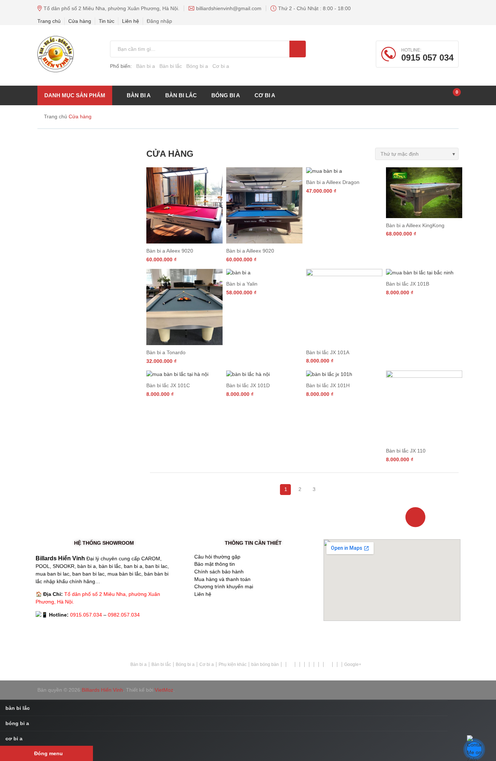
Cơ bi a (220, 66)
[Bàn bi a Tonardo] (184, 307)
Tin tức (106, 21)
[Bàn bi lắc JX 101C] (184, 374)
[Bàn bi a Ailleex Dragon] (344, 171)
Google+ (352, 664)
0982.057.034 (124, 615)
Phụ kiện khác (233, 664)
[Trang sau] (321, 485)
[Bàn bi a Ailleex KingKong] (424, 192)
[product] (297, 49)
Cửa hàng (79, 21)
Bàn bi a (145, 66)
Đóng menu (48, 753)
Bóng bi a (197, 66)
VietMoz (164, 690)
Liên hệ (130, 21)
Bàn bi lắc (170, 66)
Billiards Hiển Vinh (102, 690)
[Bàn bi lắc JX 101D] (264, 374)
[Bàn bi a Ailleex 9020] (264, 205)
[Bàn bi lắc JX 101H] (344, 374)
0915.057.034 (86, 615)
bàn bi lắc (181, 95)
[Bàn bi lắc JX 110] (424, 407)
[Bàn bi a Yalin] (264, 273)
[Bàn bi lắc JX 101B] (424, 273)
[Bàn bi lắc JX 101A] (344, 307)
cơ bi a (265, 95)
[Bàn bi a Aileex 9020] (184, 205)
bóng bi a (225, 95)
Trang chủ (49, 21)
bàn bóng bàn (265, 664)
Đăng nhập (159, 21)
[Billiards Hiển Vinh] (55, 54)
